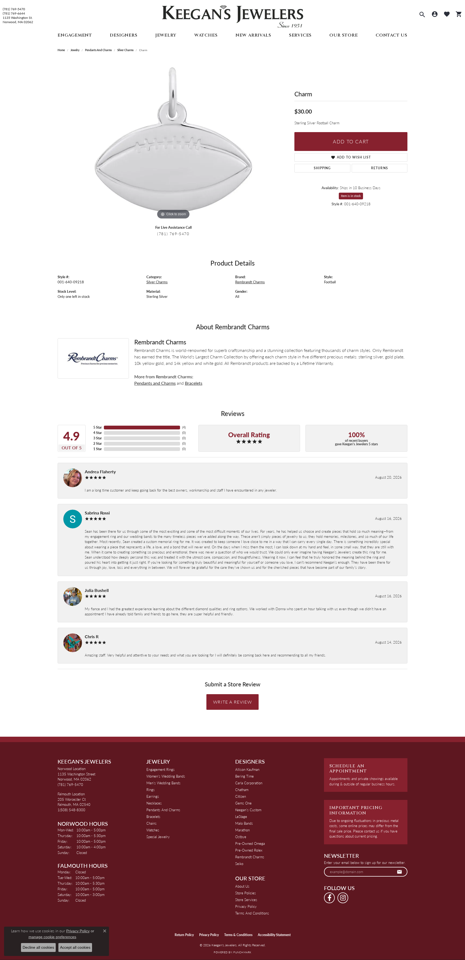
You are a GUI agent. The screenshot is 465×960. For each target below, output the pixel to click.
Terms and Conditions (252, 913)
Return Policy (184, 935)
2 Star (97, 443)
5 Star (97, 427)
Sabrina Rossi (97, 513)
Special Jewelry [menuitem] (158, 836)
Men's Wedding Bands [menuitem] (163, 782)
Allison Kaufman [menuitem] (247, 769)
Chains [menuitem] (151, 823)
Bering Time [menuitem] (244, 776)
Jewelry (166, 35)
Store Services (246, 899)
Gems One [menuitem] (243, 803)
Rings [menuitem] (150, 789)
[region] (173, 140)
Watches (206, 35)
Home (61, 50)
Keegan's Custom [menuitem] (248, 809)
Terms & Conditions (238, 935)
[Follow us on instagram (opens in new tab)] (342, 897)
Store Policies (245, 892)
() (184, 427)
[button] (422, 15)
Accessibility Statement (274, 935)
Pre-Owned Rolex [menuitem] (248, 850)
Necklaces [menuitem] (154, 803)
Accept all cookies (75, 947)
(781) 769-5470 (14, 9)
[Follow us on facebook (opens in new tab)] (329, 897)
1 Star (97, 449)
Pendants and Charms (98, 50)
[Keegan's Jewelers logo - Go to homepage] (232, 15)
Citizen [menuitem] (240, 796)
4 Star (97, 432)
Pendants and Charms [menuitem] (163, 809)
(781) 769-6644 (14, 13)
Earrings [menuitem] (152, 796)
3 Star (97, 438)
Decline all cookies (38, 947)
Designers (123, 35)
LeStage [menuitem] (241, 816)
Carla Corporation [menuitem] (248, 782)
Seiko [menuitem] (239, 863)
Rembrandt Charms (250, 282)
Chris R (91, 636)
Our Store (343, 35)
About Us (242, 886)
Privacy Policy (246, 906)
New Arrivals (253, 35)
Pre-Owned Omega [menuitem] (250, 843)
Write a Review (232, 702)
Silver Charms (125, 50)
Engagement (75, 35)
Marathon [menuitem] (242, 829)
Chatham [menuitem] (241, 789)
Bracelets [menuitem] (153, 816)
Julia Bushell (97, 590)
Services (300, 35)
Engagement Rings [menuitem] (160, 769)
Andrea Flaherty (100, 471)
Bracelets (193, 383)
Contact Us (391, 35)
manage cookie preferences (52, 937)
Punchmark (242, 952)
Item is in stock (351, 196)
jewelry (75, 50)
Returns (379, 168)
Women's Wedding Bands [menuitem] (165, 776)
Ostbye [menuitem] (240, 836)
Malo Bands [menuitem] (244, 823)
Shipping (322, 168)
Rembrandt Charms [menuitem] (249, 856)
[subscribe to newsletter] (399, 871)
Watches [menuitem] (152, 829)
